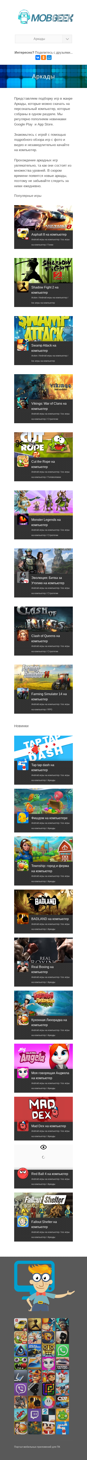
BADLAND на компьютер (50, 919)
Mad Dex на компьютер (48, 1126)
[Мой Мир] (49, 57)
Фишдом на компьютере (49, 818)
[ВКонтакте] (37, 57)
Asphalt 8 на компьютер (49, 234)
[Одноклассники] (43, 57)
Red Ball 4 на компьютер (49, 1174)
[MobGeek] (43, 16)
